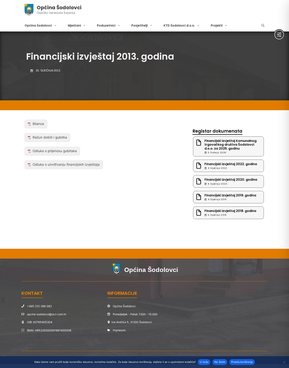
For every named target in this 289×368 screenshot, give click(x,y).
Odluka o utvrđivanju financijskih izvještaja (66, 164)
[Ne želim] (284, 362)
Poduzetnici (106, 25)
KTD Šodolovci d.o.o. (179, 25)
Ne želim (219, 361)
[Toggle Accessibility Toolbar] (279, 35)
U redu (204, 361)
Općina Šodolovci (59, 7)
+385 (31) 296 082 (39, 306)
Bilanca (38, 124)
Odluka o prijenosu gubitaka (55, 151)
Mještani (74, 25)
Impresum (119, 330)
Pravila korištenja (242, 361)
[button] (263, 25)
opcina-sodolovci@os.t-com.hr (46, 314)
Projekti (217, 25)
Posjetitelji (139, 25)
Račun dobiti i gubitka (50, 137)
